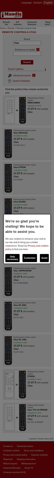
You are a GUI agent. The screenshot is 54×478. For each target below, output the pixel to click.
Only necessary (12, 258)
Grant (44, 258)
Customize (30, 258)
